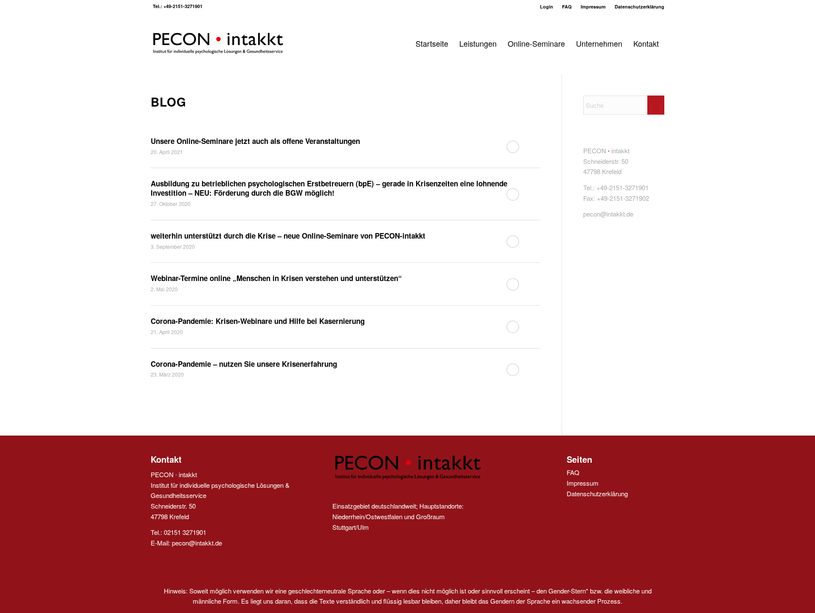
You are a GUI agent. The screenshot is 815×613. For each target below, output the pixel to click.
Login (546, 6)
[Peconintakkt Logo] (218, 43)
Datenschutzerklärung (639, 6)
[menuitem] (547, 6)
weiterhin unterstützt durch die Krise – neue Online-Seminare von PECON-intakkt (288, 236)
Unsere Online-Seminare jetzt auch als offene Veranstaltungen (255, 141)
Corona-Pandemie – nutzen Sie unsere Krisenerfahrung (244, 364)
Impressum (593, 6)
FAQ (567, 6)
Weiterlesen (512, 147)
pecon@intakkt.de (197, 542)
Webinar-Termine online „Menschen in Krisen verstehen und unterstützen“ (276, 278)
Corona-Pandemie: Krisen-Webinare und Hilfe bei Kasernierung (258, 321)
